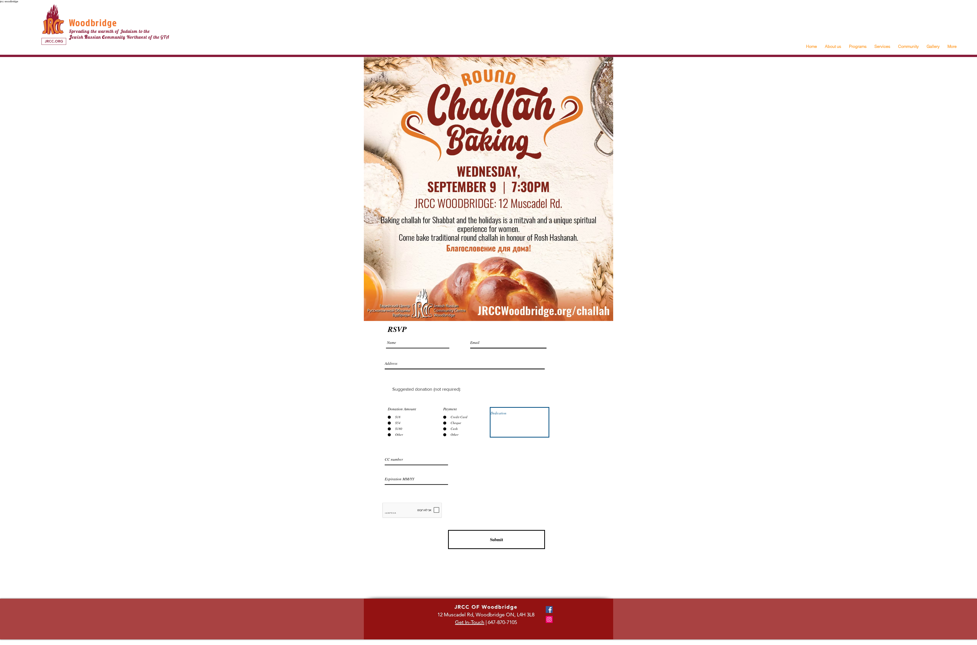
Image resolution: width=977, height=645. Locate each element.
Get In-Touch (469, 622)
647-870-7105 (502, 622)
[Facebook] (549, 609)
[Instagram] (549, 619)
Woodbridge (93, 22)
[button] (833, 46)
